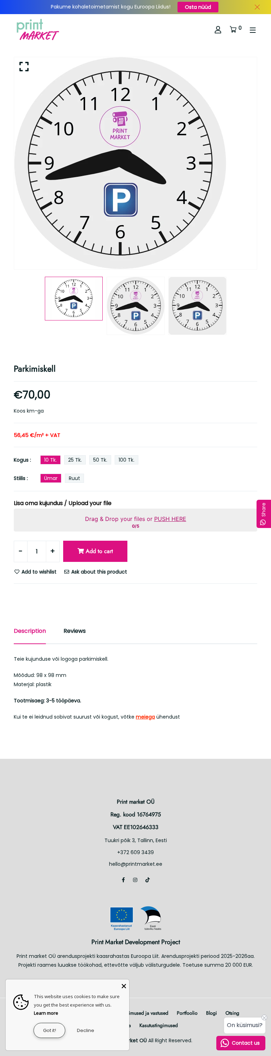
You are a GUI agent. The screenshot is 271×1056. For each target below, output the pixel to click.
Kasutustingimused (158, 1025)
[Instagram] (135, 879)
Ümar (51, 478)
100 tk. (126, 459)
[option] (135, 163)
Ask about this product (98, 571)
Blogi (211, 1012)
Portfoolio (187, 1012)
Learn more (46, 1013)
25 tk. (75, 459)
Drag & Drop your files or (135, 518)
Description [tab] (30, 631)
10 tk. (50, 459)
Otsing (232, 1012)
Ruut (74, 478)
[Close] (123, 984)
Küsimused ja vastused (144, 1012)
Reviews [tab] (75, 631)
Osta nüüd (198, 7)
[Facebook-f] (123, 879)
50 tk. (100, 459)
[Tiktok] (147, 879)
